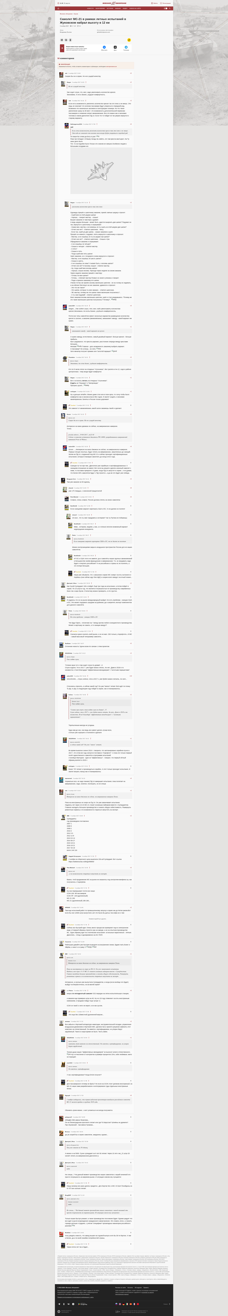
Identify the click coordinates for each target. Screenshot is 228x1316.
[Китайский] (138, 1304)
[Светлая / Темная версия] (165, 8)
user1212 (69, 1063)
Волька (67, 1131)
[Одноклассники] (64, 1304)
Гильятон (68, 941)
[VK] (68, 1304)
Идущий (67, 1095)
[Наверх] (167, 1304)
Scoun (69, 414)
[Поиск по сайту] (170, 8)
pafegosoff (68, 1117)
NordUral (67, 1232)
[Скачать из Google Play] (82, 1304)
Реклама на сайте (120, 1287)
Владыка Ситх (71, 479)
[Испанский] (130, 1304)
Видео (125, 8)
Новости (90, 8)
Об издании (138, 1287)
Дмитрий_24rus (72, 583)
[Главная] (58, 8)
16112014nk (68, 653)
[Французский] (134, 1304)
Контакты (130, 1287)
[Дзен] (73, 1304)
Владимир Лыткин (66, 32)
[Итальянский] (127, 1304)
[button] (154, 3)
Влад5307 (68, 1195)
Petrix (74, 535)
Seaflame (68, 643)
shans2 (71, 488)
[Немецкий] (123, 1304)
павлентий (68, 778)
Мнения (118, 8)
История (110, 8)
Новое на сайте (135, 8)
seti (66, 73)
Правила (146, 1287)
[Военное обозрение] (114, 3)
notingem (73, 391)
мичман (67, 1021)
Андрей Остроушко (75, 856)
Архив (76, 14)
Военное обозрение (66, 14)
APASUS (67, 907)
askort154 (72, 305)
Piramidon (72, 357)
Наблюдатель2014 (76, 124)
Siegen (69, 82)
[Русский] (116, 1304)
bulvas (71, 694)
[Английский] (120, 1304)
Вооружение (100, 8)
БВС (68, 816)
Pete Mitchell (74, 497)
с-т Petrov (70, 990)
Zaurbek (73, 405)
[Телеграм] (59, 1304)
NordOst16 (73, 506)
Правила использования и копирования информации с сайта (75, 1297)
